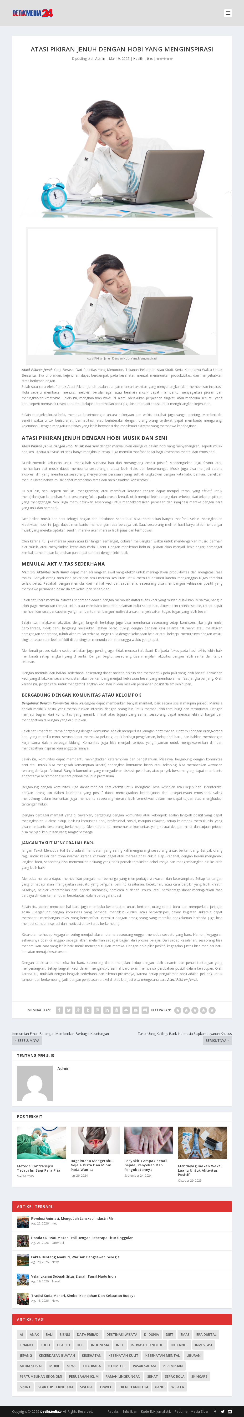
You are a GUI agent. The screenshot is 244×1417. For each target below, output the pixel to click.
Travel (56, 1281)
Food (45, 1345)
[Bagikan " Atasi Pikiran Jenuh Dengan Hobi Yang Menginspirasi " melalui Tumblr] (88, 1010)
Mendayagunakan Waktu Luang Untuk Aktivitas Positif (200, 1170)
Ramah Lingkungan (123, 1376)
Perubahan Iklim (84, 1376)
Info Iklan (130, 1411)
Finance (27, 1345)
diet (169, 1334)
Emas (184, 1334)
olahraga (92, 1366)
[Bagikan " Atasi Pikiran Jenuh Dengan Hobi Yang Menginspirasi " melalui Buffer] (116, 1010)
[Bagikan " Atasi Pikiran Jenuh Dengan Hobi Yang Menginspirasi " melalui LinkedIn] (107, 1010)
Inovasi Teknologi (147, 1345)
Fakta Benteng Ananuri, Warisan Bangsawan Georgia (75, 1257)
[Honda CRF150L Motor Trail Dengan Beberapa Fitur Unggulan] (23, 1241)
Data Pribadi (88, 1334)
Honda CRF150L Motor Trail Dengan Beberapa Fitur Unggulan (82, 1237)
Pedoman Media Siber (191, 1411)
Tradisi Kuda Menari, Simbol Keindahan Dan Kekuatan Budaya (83, 1295)
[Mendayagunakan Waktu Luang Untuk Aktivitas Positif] (202, 1143)
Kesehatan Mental (162, 1355)
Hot (80, 1345)
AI (21, 1334)
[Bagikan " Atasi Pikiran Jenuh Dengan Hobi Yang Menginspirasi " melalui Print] (145, 1010)
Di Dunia (151, 1334)
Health (138, 58)
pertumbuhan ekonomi (41, 1376)
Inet (54, 1223)
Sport (25, 1387)
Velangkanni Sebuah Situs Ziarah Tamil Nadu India (74, 1276)
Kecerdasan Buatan (57, 1355)
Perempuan (173, 1366)
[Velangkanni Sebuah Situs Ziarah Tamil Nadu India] (23, 1279)
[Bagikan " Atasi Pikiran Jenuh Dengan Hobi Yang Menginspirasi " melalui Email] (135, 1010)
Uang (159, 1387)
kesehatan (92, 1355)
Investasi (203, 1345)
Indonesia (100, 1345)
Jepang (26, 1355)
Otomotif (58, 1243)
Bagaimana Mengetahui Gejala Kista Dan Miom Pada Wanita (92, 1165)
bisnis (65, 1334)
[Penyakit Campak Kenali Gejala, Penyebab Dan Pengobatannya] (148, 1140)
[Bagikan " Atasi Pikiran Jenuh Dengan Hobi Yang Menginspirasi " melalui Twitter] (69, 1010)
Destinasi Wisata (122, 1334)
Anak (34, 1334)
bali (49, 1334)
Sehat (152, 1376)
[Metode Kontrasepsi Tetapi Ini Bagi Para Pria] (41, 1143)
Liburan (194, 1355)
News (55, 1262)
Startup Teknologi (55, 1387)
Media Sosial (31, 1366)
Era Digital (206, 1334)
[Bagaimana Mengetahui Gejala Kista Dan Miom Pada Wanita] (95, 1140)
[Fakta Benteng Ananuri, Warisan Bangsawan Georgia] (23, 1260)
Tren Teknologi (133, 1387)
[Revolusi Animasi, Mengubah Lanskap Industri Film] (23, 1222)
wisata (177, 1387)
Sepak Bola (174, 1376)
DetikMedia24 (51, 1411)
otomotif (117, 1366)
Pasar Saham (144, 1366)
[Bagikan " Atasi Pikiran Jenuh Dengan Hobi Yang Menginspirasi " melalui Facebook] (59, 1010)
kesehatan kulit (123, 1355)
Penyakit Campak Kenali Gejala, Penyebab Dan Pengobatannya (146, 1165)
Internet (179, 1345)
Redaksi (113, 1411)
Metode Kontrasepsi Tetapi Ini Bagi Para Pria (39, 1168)
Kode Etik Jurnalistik (156, 1411)
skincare (199, 1376)
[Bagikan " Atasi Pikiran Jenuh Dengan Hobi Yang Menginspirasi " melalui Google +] (78, 1010)
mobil (54, 1366)
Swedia (86, 1387)
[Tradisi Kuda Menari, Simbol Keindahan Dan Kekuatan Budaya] (23, 1299)
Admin (100, 58)
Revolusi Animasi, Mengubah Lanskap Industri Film (73, 1218)
